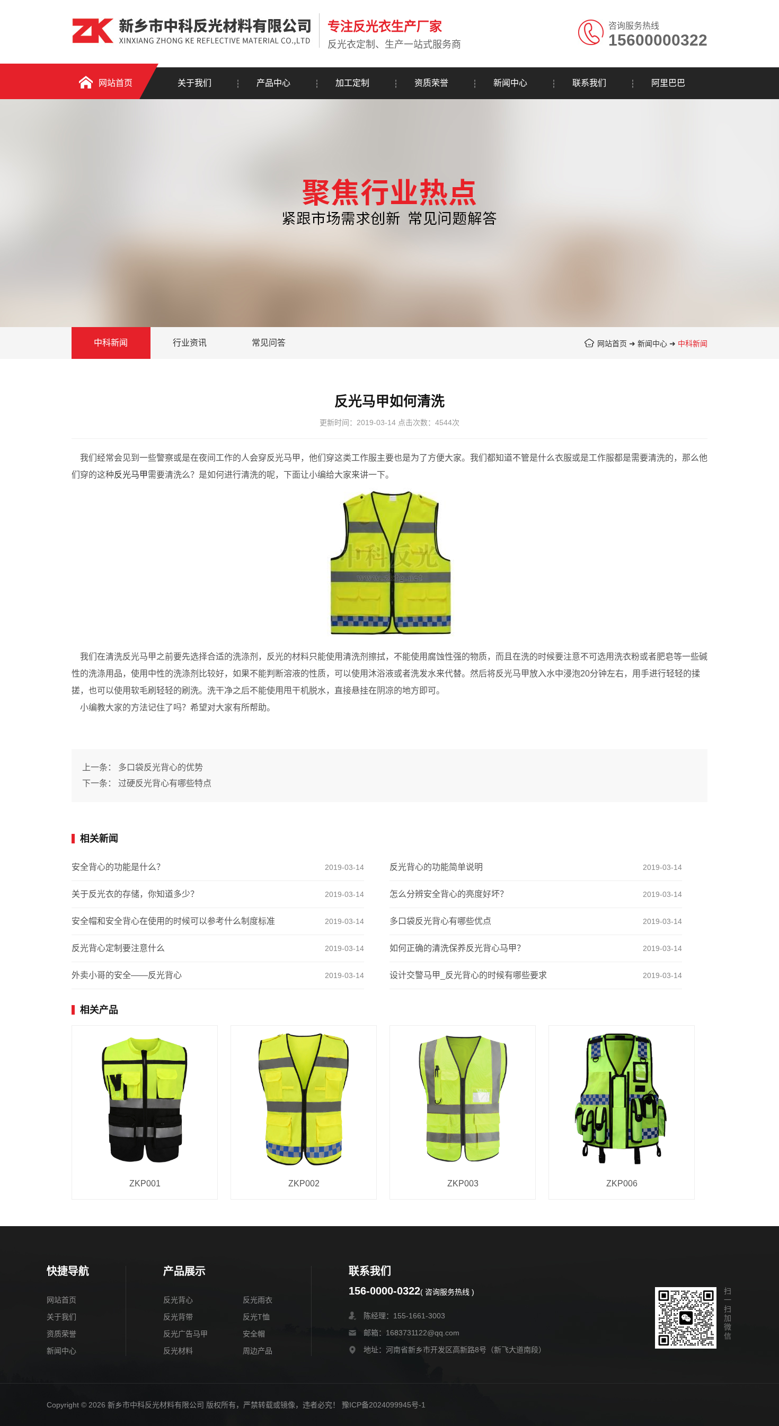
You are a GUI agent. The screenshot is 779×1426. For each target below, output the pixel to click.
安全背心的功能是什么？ (118, 867)
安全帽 (254, 1334)
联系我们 (589, 82)
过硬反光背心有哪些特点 (164, 783)
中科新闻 (692, 343)
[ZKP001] (144, 1099)
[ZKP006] (621, 1099)
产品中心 (273, 82)
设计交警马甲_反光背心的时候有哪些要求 (468, 975)
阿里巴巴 (668, 82)
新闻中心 (510, 82)
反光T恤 (256, 1317)
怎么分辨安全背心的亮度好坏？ (449, 894)
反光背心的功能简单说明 (436, 867)
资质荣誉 (431, 82)
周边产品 (257, 1350)
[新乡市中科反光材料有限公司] (193, 25)
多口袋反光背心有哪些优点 (440, 921)
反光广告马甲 (185, 1334)
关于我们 (194, 82)
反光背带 (178, 1317)
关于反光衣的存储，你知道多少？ (135, 894)
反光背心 (178, 1300)
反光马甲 (131, 474)
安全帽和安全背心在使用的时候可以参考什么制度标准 (173, 921)
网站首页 (115, 82)
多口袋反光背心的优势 (160, 767)
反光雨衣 (257, 1300)
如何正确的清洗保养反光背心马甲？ (457, 948)
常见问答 (269, 342)
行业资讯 (190, 342)
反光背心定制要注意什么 (118, 948)
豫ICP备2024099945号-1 (384, 1405)
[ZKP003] (462, 1099)
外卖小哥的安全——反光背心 (127, 975)
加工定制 (352, 82)
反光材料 (178, 1350)
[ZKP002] (303, 1099)
